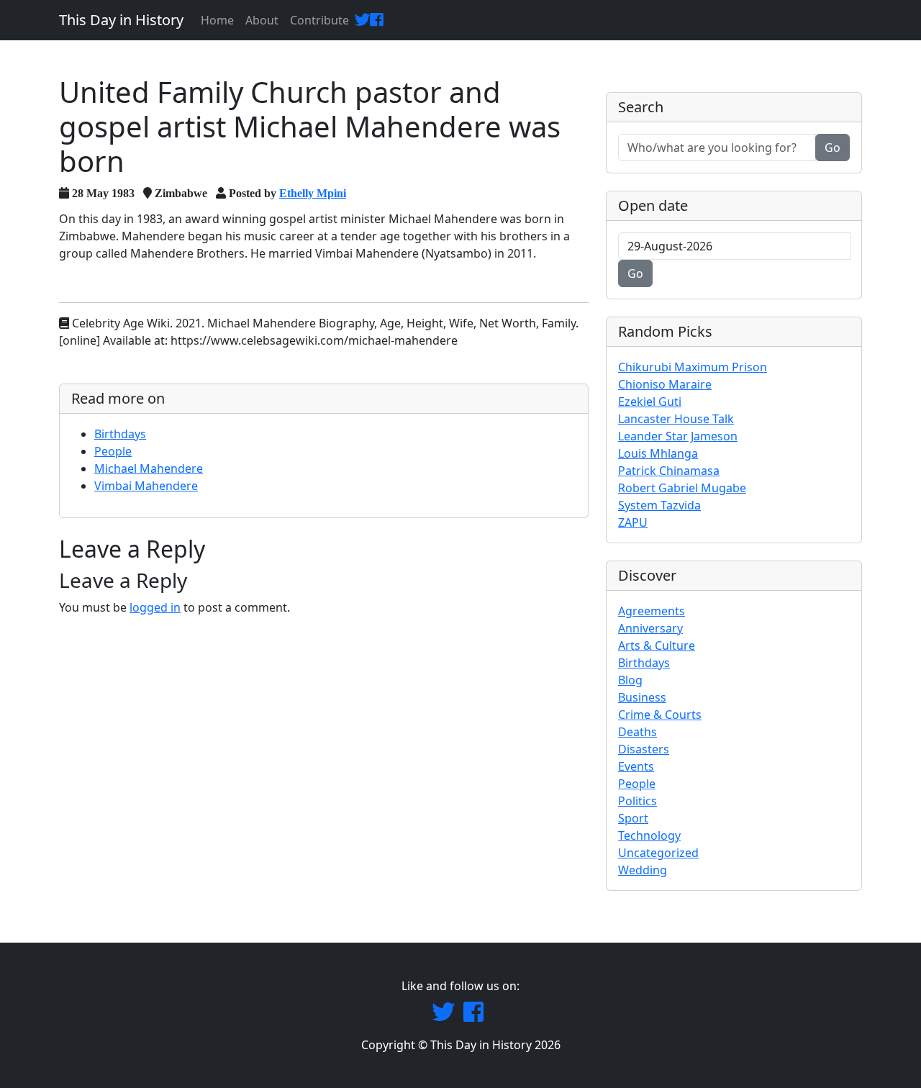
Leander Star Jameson (678, 436)
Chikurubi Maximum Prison (692, 367)
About (261, 20)
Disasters (643, 749)
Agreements (651, 611)
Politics (637, 801)
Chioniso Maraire (665, 384)
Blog (630, 680)
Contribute (319, 20)
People (113, 451)
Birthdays (120, 434)
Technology (649, 835)
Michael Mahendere (148, 468)
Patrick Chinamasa (669, 471)
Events (636, 766)
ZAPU (633, 522)
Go (832, 147)
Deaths (637, 732)
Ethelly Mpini (312, 193)
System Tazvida (659, 505)
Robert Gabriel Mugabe (682, 488)
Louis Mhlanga (658, 453)
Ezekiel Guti (649, 401)
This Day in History (121, 20)
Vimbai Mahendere (146, 486)
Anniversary (650, 628)
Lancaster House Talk (676, 419)
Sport (633, 818)
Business (642, 697)
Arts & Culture (656, 645)
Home (217, 20)
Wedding (642, 870)
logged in (155, 607)
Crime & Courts (660, 714)
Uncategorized (658, 853)
